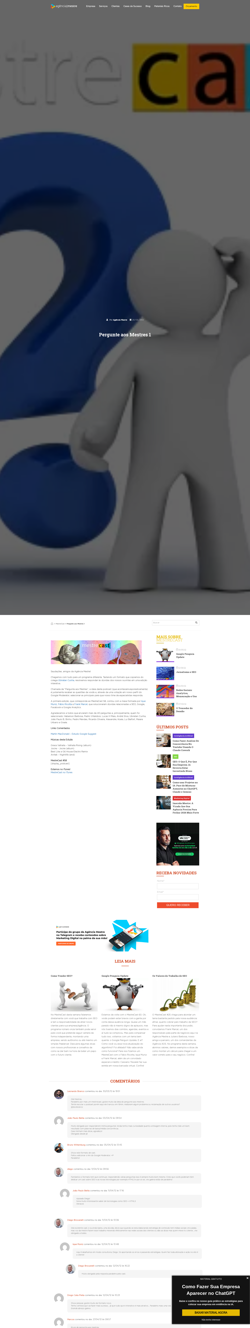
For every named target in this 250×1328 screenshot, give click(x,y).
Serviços (103, 6)
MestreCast (60, 624)
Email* (160, 892)
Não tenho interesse (211, 1320)
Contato (177, 6)
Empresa (90, 6)
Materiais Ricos (162, 6)
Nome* (160, 881)
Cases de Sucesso (132, 6)
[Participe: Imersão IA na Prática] (177, 843)
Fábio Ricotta (65, 704)
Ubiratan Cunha (66, 680)
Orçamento (191, 6)
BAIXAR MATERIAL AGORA (211, 1312)
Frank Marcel (81, 704)
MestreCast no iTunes (61, 772)
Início (52, 623)
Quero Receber (177, 905)
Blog (148, 6)
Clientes (115, 6)
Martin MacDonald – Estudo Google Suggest (73, 734)
